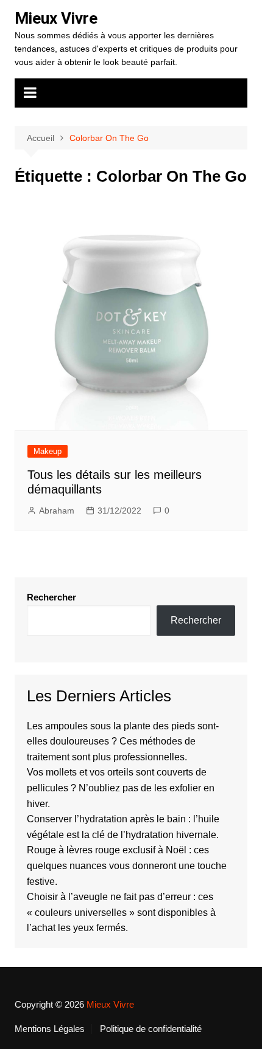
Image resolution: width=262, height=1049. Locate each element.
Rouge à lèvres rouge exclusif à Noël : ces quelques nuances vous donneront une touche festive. (127, 865)
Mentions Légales (50, 1029)
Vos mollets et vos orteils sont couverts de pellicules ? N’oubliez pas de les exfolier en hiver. (120, 787)
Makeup (48, 451)
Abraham (56, 510)
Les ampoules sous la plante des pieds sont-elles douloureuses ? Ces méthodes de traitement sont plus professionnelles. (123, 741)
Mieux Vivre (56, 18)
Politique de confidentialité (151, 1029)
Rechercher (51, 597)
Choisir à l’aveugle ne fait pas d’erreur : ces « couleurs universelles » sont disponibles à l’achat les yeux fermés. (121, 912)
